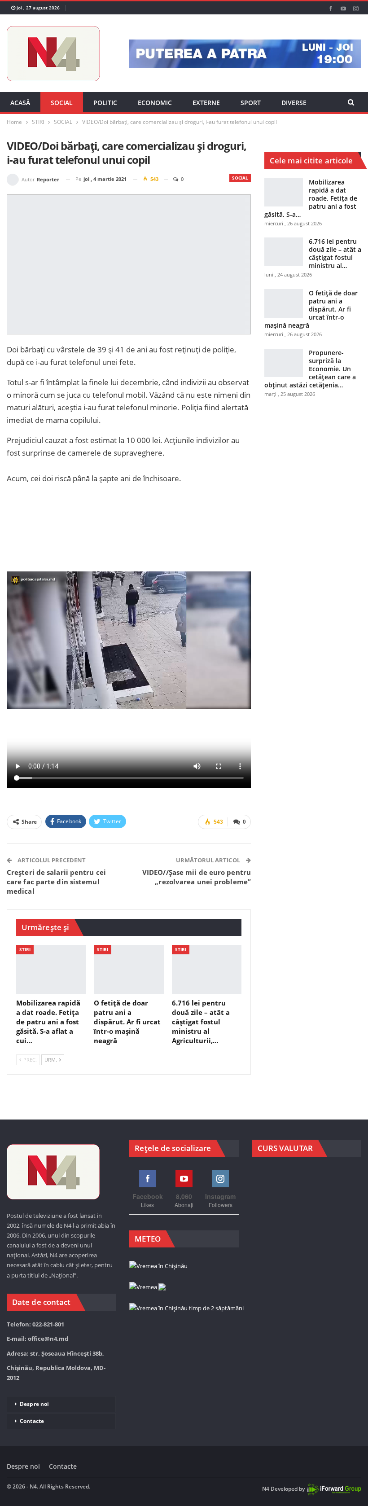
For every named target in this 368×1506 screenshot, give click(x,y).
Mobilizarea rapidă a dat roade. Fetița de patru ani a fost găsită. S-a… (310, 198)
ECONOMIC (155, 102)
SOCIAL (62, 102)
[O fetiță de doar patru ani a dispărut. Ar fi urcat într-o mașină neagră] (128, 969)
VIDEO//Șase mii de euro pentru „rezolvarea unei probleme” (196, 877)
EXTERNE (206, 102)
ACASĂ (20, 102)
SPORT (251, 102)
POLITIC (105, 102)
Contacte (32, 1421)
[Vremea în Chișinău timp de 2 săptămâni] (186, 1308)
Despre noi (34, 1404)
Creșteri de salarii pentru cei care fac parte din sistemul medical (56, 882)
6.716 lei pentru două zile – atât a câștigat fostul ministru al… (335, 253)
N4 (265, 1489)
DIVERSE (294, 102)
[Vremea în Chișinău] (158, 1266)
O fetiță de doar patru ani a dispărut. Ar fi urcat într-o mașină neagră (311, 309)
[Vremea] (147, 1287)
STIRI (25, 949)
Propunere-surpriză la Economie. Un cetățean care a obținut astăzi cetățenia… (310, 368)
